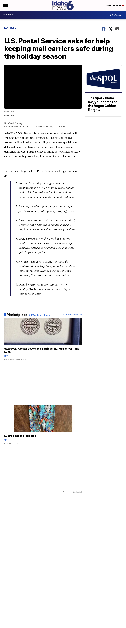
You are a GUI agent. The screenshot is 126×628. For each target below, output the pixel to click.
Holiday (10, 28)
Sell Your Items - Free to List (41, 315)
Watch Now (114, 5)
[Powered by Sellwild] (77, 492)
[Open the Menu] (5, 5)
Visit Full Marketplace (72, 315)
